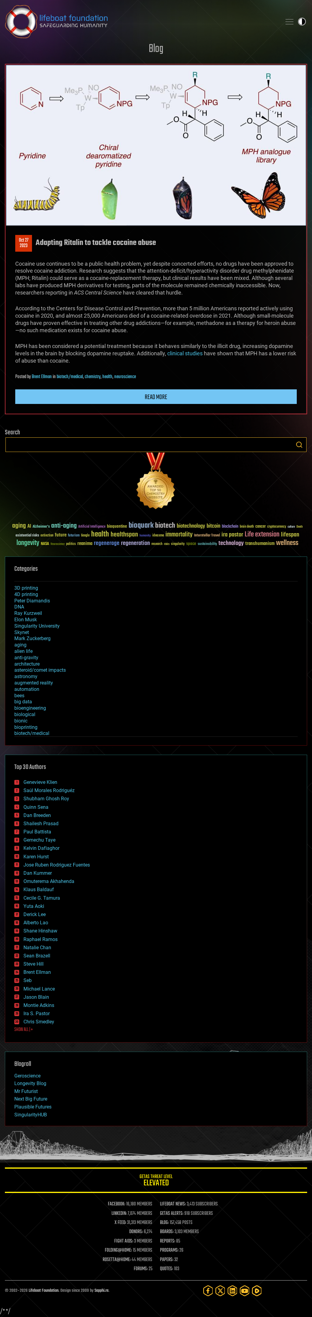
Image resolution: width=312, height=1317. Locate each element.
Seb (27, 980)
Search (299, 444)
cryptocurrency (276, 527)
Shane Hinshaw (40, 931)
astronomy (25, 676)
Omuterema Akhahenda (48, 881)
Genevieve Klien (40, 782)
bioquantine (117, 526)
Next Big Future (30, 1099)
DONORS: (136, 1232)
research (156, 544)
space (191, 543)
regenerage (106, 543)
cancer (260, 526)
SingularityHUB (30, 1115)
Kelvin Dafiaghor (41, 848)
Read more (156, 397)
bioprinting (25, 727)
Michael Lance (39, 989)
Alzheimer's (41, 527)
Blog (156, 49)
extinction (47, 536)
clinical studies (185, 353)
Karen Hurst (36, 857)
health (107, 377)
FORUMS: (141, 1269)
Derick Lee (34, 914)
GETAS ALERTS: (171, 1214)
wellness (287, 543)
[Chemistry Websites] (156, 482)
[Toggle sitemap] (289, 22)
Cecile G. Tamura (41, 898)
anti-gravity (26, 657)
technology (231, 543)
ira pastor (232, 534)
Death (299, 527)
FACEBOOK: (116, 1204)
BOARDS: (167, 1232)
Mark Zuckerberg (32, 638)
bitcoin (213, 526)
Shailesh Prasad (40, 823)
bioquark (141, 525)
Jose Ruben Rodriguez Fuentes (56, 865)
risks (166, 544)
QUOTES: (166, 1269)
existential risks (27, 535)
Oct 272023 (23, 243)
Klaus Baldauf (38, 889)
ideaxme (158, 536)
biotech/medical (70, 377)
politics (71, 544)
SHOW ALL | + (23, 1030)
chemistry (93, 377)
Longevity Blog (30, 1083)
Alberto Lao (35, 923)
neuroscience (125, 377)
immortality (179, 534)
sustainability (207, 544)
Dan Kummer (37, 873)
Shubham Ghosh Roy (46, 799)
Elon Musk (25, 619)
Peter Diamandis (32, 601)
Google (85, 536)
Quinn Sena (35, 807)
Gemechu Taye (39, 840)
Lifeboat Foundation (43, 1290)
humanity (145, 536)
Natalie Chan (37, 947)
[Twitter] (220, 1290)
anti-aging (64, 526)
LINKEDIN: (119, 1214)
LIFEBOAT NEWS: (173, 1204)
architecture (27, 664)
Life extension (262, 535)
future (60, 535)
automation (26, 689)
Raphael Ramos (40, 939)
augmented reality (33, 683)
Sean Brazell (36, 956)
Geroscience (27, 1076)
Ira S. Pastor (36, 1013)
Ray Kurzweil (28, 613)
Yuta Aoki (33, 906)
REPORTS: (167, 1241)
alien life (23, 651)
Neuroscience (58, 544)
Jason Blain (36, 997)
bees (19, 695)
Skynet (21, 632)
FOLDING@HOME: (118, 1250)
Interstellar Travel (207, 535)
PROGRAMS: (169, 1250)
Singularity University (37, 626)
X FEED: (120, 1223)
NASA (45, 544)
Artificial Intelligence (91, 527)
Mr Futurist (26, 1091)
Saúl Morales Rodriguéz (49, 790)
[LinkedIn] (232, 1290)
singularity (178, 544)
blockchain (230, 526)
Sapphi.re (101, 1290)
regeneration (135, 543)
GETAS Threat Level (156, 1181)
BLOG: (164, 1223)
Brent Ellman (42, 377)
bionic (20, 721)
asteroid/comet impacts (40, 670)
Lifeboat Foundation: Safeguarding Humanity (141, 21)
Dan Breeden (37, 815)
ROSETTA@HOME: (117, 1260)
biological (24, 714)
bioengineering (30, 708)
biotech (165, 526)
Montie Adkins (38, 1005)
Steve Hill (33, 964)
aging (19, 526)
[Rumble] (257, 1290)
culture (291, 527)
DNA (19, 607)
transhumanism (260, 543)
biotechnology (191, 526)
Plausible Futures (32, 1107)
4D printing (26, 594)
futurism (74, 536)
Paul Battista (37, 832)
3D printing (26, 588)
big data (23, 702)
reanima (84, 543)
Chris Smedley (38, 1022)
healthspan (124, 535)
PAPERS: (166, 1260)
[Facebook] (208, 1290)
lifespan (290, 534)
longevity (27, 543)
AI (29, 526)
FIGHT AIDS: (123, 1241)
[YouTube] (245, 1290)
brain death (247, 527)
